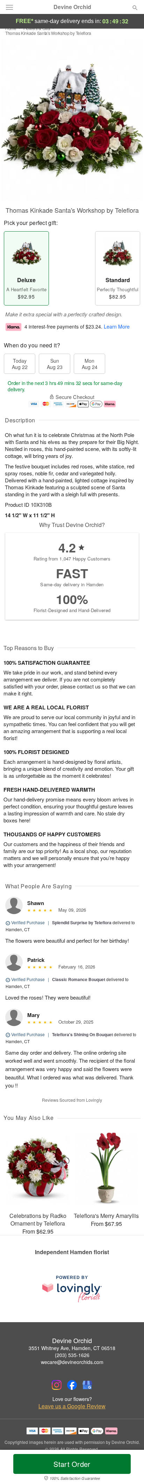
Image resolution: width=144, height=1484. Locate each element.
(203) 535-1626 (72, 1354)
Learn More (117, 326)
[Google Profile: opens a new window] (87, 1385)
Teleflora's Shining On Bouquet (82, 1034)
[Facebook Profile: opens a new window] (72, 1385)
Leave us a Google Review (72, 1406)
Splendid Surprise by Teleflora (81, 922)
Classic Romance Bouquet (78, 979)
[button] (129, 1468)
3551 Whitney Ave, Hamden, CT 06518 (72, 1347)
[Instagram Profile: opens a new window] (57, 1385)
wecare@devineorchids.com (72, 1361)
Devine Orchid (72, 7)
